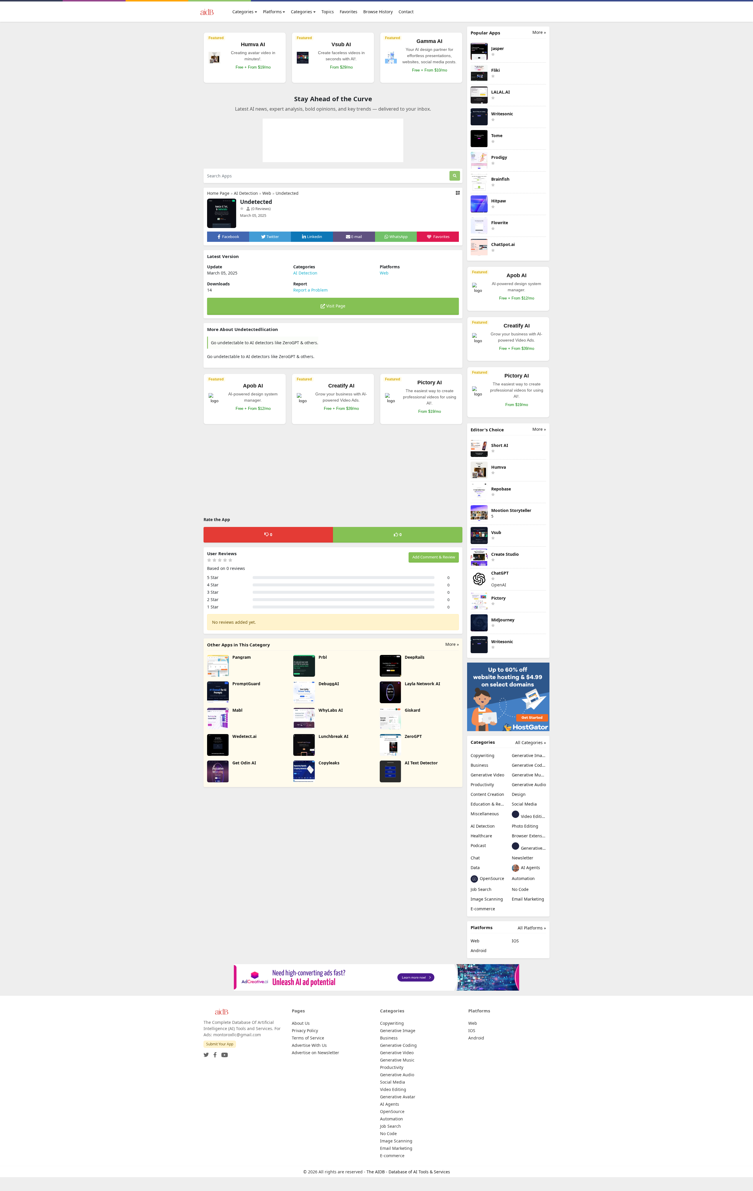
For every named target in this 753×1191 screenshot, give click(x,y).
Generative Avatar (533, 848)
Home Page (218, 193)
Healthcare (481, 836)
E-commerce (483, 908)
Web (266, 193)
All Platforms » (532, 928)
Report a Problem (310, 290)
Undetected (287, 193)
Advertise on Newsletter (315, 1052)
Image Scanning (487, 899)
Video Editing (533, 816)
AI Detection (246, 193)
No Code (520, 889)
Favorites (348, 11)
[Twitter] (206, 1053)
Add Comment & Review (433, 557)
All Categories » (530, 742)
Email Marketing (528, 899)
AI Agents (530, 867)
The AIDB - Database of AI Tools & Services (408, 1172)
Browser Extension (529, 836)
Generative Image (529, 755)
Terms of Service (308, 1038)
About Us (301, 1023)
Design (519, 794)
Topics (327, 11)
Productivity (482, 784)
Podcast (478, 845)
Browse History (378, 11)
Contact (406, 11)
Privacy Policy (305, 1030)
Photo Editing (525, 826)
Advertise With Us (309, 1045)
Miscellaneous (485, 813)
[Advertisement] (333, 471)
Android (479, 950)
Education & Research (488, 804)
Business (479, 765)
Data (475, 867)
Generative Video (487, 775)
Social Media (524, 804)
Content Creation (487, 794)
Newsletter (522, 858)
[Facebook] (214, 1053)
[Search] (454, 176)
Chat (475, 858)
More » (452, 644)
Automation (523, 878)
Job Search (481, 889)
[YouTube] (223, 1053)
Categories (243, 11)
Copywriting (482, 755)
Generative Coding (529, 765)
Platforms (272, 11)
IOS (515, 941)
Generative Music (529, 775)
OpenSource (491, 878)
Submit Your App (219, 1044)
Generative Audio (529, 784)
